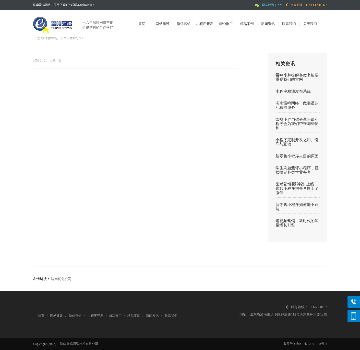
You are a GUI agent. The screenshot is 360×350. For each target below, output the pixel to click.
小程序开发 (204, 24)
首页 (141, 24)
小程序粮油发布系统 (293, 91)
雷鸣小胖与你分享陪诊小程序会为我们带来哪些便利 (297, 123)
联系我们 (289, 24)
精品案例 (247, 24)
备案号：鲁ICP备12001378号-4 (305, 344)
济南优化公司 (61, 279)
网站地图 (268, 5)
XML (280, 5)
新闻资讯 (268, 24)
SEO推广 (226, 24)
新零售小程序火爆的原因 (297, 156)
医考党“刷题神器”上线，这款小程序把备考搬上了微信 (297, 188)
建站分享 (76, 38)
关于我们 (310, 24)
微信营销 (184, 24)
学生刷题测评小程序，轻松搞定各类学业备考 (297, 170)
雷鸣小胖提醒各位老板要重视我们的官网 (297, 77)
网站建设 (162, 24)
